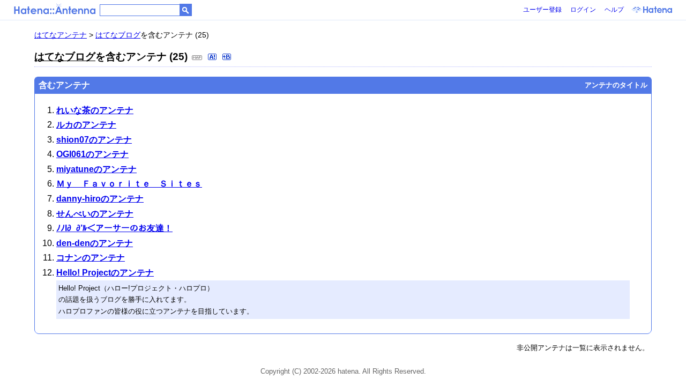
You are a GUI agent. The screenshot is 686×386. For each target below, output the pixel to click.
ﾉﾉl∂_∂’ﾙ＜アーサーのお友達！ (114, 228)
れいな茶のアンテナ (94, 110)
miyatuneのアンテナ (96, 169)
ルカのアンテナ (86, 124)
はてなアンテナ (60, 35)
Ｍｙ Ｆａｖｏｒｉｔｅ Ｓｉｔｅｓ (129, 183)
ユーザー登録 (542, 9)
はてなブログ (117, 35)
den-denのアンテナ (94, 243)
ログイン (583, 9)
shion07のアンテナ (94, 139)
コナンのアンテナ (90, 257)
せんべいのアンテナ (94, 213)
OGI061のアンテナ (92, 154)
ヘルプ (614, 9)
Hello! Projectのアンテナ (105, 272)
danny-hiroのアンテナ (100, 198)
